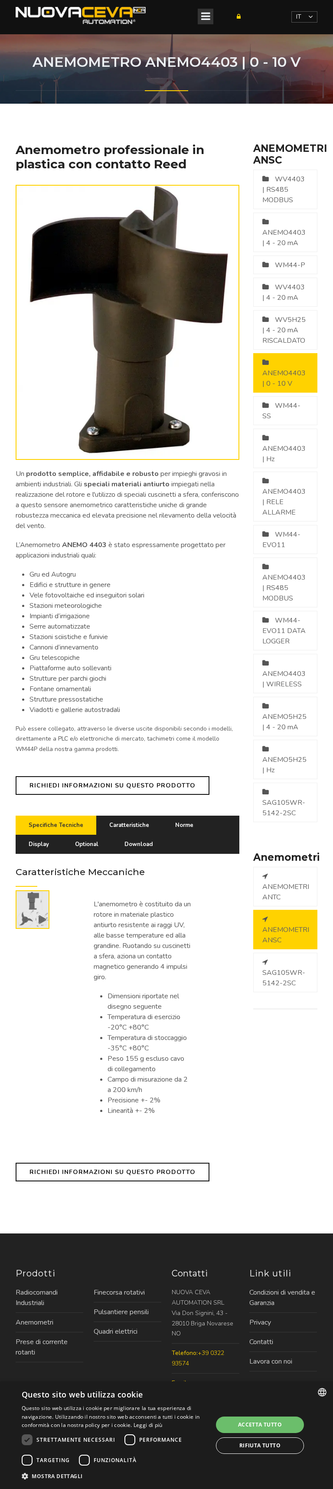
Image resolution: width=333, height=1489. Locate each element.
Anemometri (34, 1322)
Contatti (261, 1342)
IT (298, 17)
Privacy (260, 1322)
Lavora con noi (270, 1361)
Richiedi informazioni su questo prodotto (112, 785)
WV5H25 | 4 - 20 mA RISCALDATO (284, 330)
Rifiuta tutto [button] (260, 1445)
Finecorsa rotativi (119, 1292)
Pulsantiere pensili (121, 1312)
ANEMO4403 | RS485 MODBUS (284, 588)
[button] (114, 1476)
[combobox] (322, 1392)
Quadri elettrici (115, 1331)
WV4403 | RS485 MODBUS (283, 189)
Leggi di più (148, 1425)
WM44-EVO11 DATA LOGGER (284, 631)
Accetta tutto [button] (260, 1424)
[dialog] (166, 1435)
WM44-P (290, 265)
